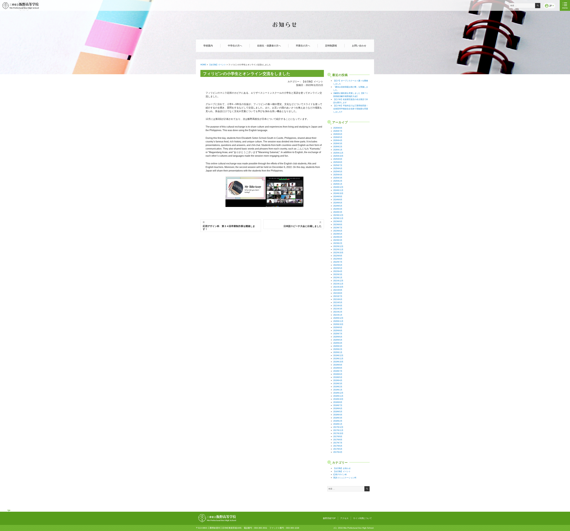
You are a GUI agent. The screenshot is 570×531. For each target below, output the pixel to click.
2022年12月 (338, 246)
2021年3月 (337, 309)
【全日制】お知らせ (342, 468)
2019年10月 (338, 362)
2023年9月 (337, 221)
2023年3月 (337, 240)
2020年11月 (338, 321)
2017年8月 (337, 440)
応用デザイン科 (340, 474)
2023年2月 (337, 243)
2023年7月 (337, 228)
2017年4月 (337, 452)
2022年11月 (338, 249)
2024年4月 (337, 209)
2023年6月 (337, 231)
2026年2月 (337, 146)
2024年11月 (338, 190)
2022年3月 (337, 274)
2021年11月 (338, 284)
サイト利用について (362, 518)
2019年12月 (338, 355)
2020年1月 (337, 352)
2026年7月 (337, 131)
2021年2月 (337, 312)
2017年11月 (338, 430)
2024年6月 (337, 203)
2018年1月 (337, 424)
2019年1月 (337, 390)
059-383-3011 (260, 528)
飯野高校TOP (329, 518)
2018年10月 (338, 399)
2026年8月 (337, 128)
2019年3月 (337, 383)
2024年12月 (338, 187)
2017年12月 (338, 427)
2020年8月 (337, 330)
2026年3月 (337, 143)
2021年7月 (337, 296)
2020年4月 (337, 343)
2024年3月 (337, 212)
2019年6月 (337, 374)
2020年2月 (337, 349)
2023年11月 (338, 218)
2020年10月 (338, 324)
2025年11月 (338, 153)
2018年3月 (337, 418)
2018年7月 (337, 405)
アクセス (344, 518)
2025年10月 (338, 156)
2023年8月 (337, 224)
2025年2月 (337, 181)
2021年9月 (337, 290)
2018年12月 (338, 393)
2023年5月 (337, 234)
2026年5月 (337, 137)
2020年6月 (337, 337)
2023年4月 (337, 237)
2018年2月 (337, 421)
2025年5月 (337, 171)
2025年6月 (337, 168)
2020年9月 (337, 327)
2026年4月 (337, 140)
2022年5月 (337, 268)
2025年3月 (337, 178)
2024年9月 (337, 196)
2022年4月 (337, 271)
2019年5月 (337, 377)
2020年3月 (337, 346)
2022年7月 (337, 262)
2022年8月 (337, 259)
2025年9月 (337, 159)
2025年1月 (337, 184)
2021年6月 (337, 299)
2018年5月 (337, 411)
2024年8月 (337, 199)
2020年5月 (337, 340)
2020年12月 (338, 318)
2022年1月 (337, 277)
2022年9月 (337, 256)
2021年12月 (338, 281)
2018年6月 (337, 408)
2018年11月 (338, 396)
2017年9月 (337, 436)
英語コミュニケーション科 (344, 478)
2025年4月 (337, 175)
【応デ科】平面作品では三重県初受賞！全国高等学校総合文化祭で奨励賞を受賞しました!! (350, 109)
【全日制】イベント (342, 471)
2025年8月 (337, 162)
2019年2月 (337, 387)
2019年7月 (337, 371)
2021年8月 (337, 293)
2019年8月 (337, 368)
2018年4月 (337, 415)
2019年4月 (337, 380)
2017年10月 (338, 433)
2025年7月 (337, 165)
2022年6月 (337, 265)
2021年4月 (337, 305)
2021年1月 (337, 315)
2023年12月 (338, 215)
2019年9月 (337, 365)
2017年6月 (337, 446)
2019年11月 (338, 358)
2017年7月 (337, 443)
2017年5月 (337, 449)
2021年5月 (337, 302)
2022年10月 (338, 252)
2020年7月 (337, 334)
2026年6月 (337, 134)
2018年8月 (337, 402)
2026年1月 (337, 150)
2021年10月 (338, 287)
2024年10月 (338, 193)
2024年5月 (337, 206)
